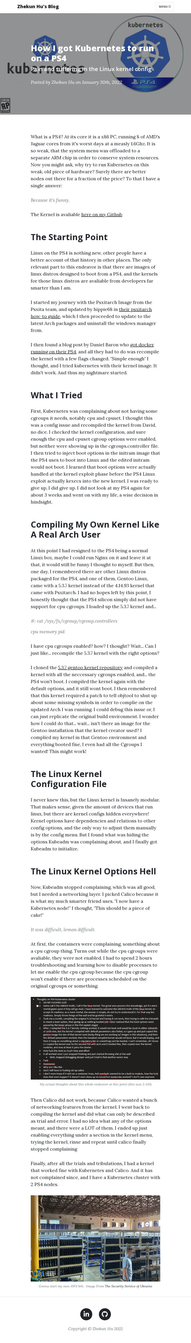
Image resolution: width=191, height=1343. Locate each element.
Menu (163, 6)
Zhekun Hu (63, 82)
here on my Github (101, 214)
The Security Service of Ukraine (128, 1286)
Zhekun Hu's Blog (38, 6)
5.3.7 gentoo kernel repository (90, 667)
